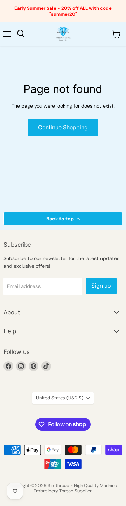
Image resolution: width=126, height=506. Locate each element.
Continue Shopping (63, 127)
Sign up (101, 285)
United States (59, 398)
